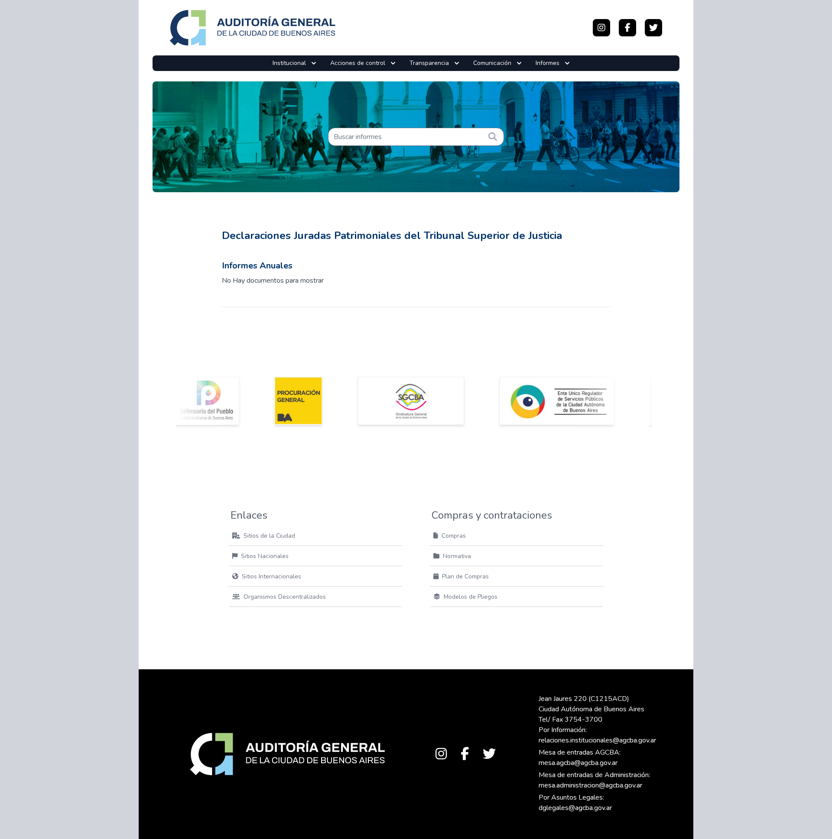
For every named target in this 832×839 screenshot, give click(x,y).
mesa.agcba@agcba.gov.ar (578, 763)
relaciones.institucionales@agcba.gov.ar (597, 740)
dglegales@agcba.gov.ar (575, 808)
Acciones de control (357, 63)
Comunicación (492, 63)
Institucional (289, 63)
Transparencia (429, 63)
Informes (547, 63)
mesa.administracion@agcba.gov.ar (590, 785)
